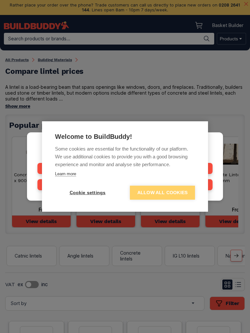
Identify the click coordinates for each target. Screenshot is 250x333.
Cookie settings (88, 192)
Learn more (65, 173)
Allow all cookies (162, 192)
